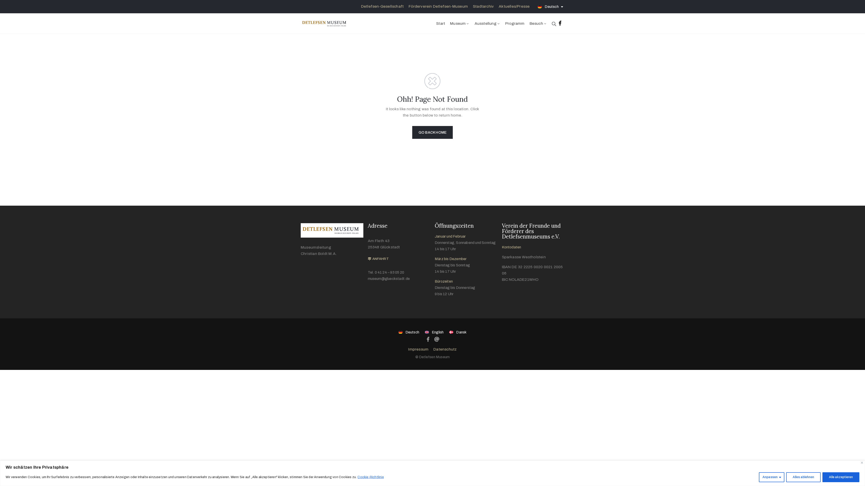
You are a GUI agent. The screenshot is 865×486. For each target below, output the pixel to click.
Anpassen (770, 477)
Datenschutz (445, 349)
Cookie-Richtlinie (370, 477)
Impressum (418, 349)
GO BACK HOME (432, 132)
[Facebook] (428, 339)
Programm (515, 23)
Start (440, 23)
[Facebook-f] (560, 23)
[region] (432, 473)
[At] (437, 339)
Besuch (536, 23)
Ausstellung (485, 23)
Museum (458, 23)
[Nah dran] (862, 463)
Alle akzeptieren (841, 477)
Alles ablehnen (803, 477)
